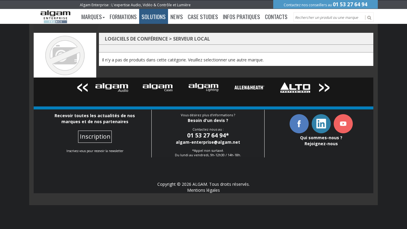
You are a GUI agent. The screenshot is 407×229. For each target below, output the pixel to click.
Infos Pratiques (241, 16)
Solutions (154, 16)
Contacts (276, 16)
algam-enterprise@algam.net (208, 142)
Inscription (95, 136)
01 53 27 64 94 (350, 4)
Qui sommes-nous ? (321, 137)
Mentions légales (203, 190)
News (176, 16)
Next (324, 88)
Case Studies (203, 16)
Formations (123, 16)
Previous (82, 88)
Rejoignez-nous (321, 143)
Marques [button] (91, 16)
